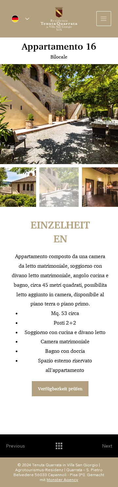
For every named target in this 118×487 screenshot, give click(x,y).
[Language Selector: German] (20, 18)
